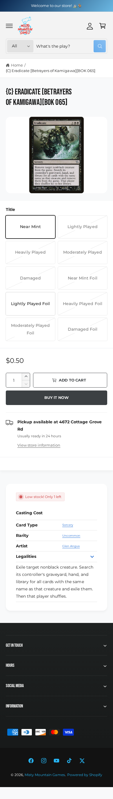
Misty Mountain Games (45, 775)
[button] (9, 25)
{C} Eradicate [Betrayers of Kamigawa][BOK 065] (50, 70)
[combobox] (71, 46)
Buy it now (56, 397)
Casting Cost (29, 512)
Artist (22, 546)
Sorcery (67, 525)
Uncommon (71, 536)
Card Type (27, 525)
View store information (38, 445)
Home (17, 65)
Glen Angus (71, 546)
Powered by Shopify (84, 775)
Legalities (26, 556)
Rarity (22, 535)
